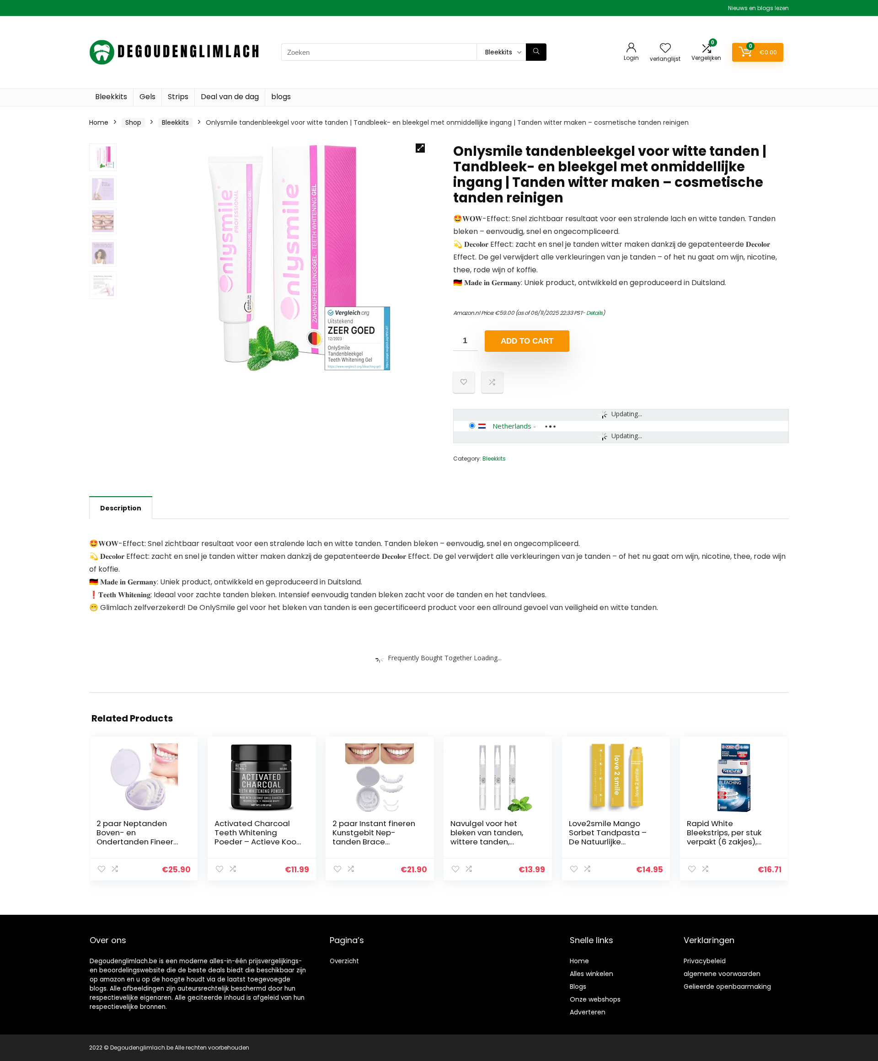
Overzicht (344, 961)
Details (594, 313)
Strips (178, 96)
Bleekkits (111, 96)
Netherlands (512, 425)
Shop (133, 122)
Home (98, 122)
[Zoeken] (536, 52)
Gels (147, 96)
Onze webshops (595, 999)
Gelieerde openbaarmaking (727, 986)
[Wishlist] (665, 48)
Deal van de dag (230, 96)
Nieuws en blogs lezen (758, 8)
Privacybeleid (705, 961)
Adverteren (587, 1012)
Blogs (578, 986)
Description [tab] (120, 508)
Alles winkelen (591, 973)
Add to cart (527, 341)
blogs (281, 96)
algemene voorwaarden (722, 973)
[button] (420, 148)
